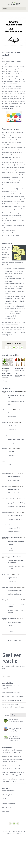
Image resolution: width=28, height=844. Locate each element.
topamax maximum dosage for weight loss (11, 556)
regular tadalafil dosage (7, 587)
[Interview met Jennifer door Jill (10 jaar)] (6, 728)
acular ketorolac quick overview (9, 618)
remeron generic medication (8, 435)
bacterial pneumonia (9, 766)
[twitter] (10, 823)
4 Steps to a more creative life (12, 700)
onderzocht (5, 81)
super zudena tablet (6, 473)
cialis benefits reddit (6, 486)
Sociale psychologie (9, 803)
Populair (6, 715)
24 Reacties (17, 376)
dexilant (4, 461)
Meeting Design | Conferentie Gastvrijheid (16, 720)
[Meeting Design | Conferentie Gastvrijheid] (6, 720)
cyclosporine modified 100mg (8, 498)
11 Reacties (4, 381)
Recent (14, 715)
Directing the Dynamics (10, 795)
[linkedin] (17, 823)
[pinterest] (14, 823)
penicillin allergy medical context (12, 772)
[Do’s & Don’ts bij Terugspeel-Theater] (6, 737)
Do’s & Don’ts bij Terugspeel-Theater (14, 696)
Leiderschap (6, 799)
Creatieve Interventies (9, 791)
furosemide (4, 448)
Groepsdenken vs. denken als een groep (20, 370)
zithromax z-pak (5, 409)
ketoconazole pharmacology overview (10, 599)
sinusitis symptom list (9, 750)
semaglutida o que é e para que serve (10, 537)
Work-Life (6, 811)
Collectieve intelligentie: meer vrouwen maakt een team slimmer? (7, 373)
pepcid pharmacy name (7, 512)
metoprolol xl (5, 422)
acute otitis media (8, 779)
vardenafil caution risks (7, 637)
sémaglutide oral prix (7, 525)
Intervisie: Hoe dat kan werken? (12, 692)
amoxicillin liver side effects (11, 757)
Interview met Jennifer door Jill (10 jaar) (15, 729)
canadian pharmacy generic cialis (9, 391)
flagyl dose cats (5, 574)
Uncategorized (7, 807)
